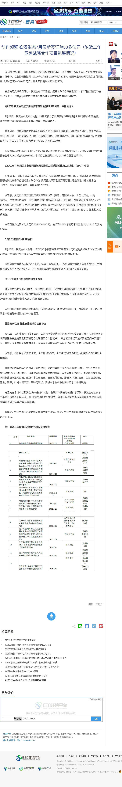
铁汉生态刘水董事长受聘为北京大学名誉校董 (25, 649)
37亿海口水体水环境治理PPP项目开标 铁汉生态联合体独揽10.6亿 (35, 658)
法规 (59, 3)
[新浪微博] (101, 625)
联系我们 (60, 756)
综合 (20, 31)
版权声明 (106, 756)
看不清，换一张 (28, 719)
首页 (4, 37)
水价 (89, 3)
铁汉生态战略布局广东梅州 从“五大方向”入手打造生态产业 (32, 667)
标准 (71, 3)
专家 (77, 3)
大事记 (71, 756)
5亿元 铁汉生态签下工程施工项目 (20, 640)
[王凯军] (114, 66)
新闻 (12, 3)
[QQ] (87, 625)
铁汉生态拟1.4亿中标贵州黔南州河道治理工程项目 (28, 644)
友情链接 (94, 756)
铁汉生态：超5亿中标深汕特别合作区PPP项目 (26, 676)
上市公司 (45, 3)
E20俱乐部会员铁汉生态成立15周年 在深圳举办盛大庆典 (31, 662)
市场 (47, 31)
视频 (30, 3)
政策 (53, 3)
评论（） (72, 61)
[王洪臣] (114, 49)
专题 (24, 3)
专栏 (18, 3)
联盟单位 (82, 756)
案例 (101, 3)
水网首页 (4, 3)
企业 (95, 3)
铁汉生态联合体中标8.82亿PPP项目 (21, 671)
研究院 (37, 3)
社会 (88, 31)
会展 (83, 3)
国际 (101, 31)
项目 (61, 31)
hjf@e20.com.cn (70, 768)
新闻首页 (7, 31)
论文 (65, 3)
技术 (74, 31)
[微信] (80, 625)
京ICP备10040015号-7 (109, 772)
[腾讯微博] (94, 625)
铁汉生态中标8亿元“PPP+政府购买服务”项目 (25, 680)
